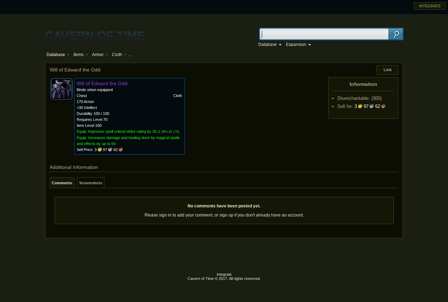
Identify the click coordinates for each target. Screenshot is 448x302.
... (130, 54)
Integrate (224, 274)
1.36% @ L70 (168, 131)
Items (79, 54)
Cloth (117, 54)
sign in (165, 215)
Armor (98, 54)
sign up (226, 215)
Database (56, 54)
